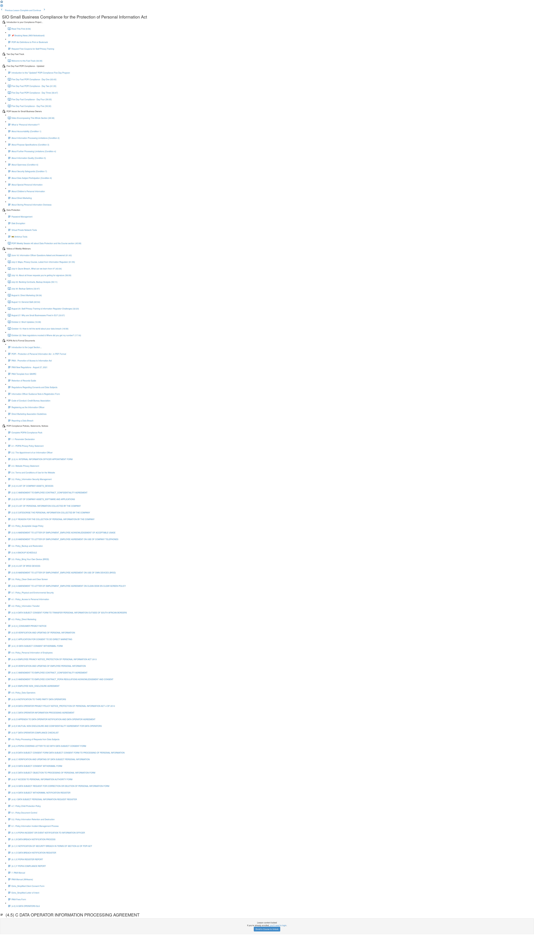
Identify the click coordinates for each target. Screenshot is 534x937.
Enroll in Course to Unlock (267, 929)
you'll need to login (278, 925)
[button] (1, 2)
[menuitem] (1, 6)
